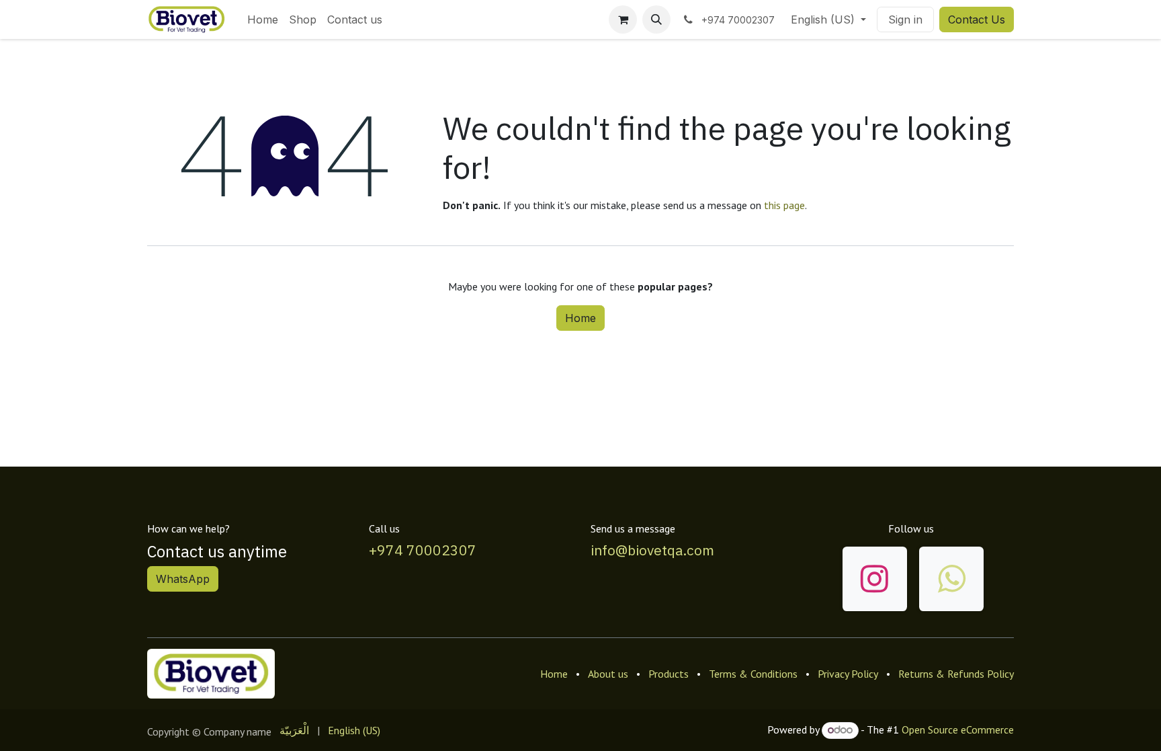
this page (784, 205)
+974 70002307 (422, 550)
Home (580, 318)
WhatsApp (183, 579)
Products (668, 673)
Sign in (905, 19)
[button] (656, 19)
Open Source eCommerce (958, 729)
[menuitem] (263, 19)
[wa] (951, 579)
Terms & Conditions (753, 673)
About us (608, 673)
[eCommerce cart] (623, 19)
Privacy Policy (848, 673)
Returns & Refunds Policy (956, 673)
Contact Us (976, 19)
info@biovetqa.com (652, 550)
